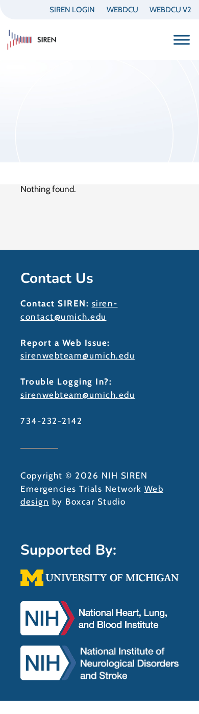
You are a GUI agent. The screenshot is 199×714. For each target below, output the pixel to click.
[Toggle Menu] (181, 39)
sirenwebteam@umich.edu (77, 355)
